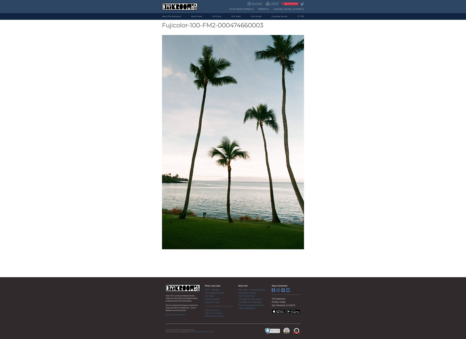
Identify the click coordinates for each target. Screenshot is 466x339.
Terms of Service (197, 332)
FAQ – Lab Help (212, 289)
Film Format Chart (246, 296)
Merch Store (196, 16)
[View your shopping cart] (302, 3)
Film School (256, 16)
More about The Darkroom (175, 315)
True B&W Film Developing (250, 302)
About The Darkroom (171, 16)
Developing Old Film (247, 293)
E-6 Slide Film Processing (249, 299)
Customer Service (279, 16)
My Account (292, 4)
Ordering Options (212, 299)
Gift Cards (216, 16)
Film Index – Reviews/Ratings (251, 289)
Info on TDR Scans (246, 308)
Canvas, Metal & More (287, 9)
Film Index (236, 16)
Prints (262, 9)
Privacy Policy (209, 332)
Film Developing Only (214, 293)
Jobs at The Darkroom (214, 313)
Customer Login (212, 302)
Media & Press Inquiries (214, 316)
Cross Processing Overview (250, 305)
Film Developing (240, 9)
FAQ (302, 16)
